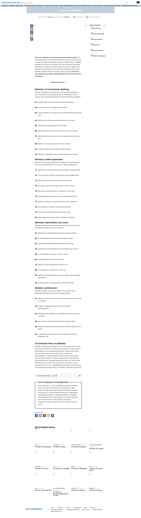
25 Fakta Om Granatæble (61, 468)
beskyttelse (53, 62)
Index (68, 7)
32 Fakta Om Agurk (95, 490)
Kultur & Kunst (19, 5)
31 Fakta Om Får (95, 45)
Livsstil (78, 5)
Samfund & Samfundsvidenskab (129, 5)
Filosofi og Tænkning (108, 5)
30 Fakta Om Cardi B (41, 468)
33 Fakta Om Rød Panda (97, 34)
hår (66, 125)
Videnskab (117, 5)
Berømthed (12, 5)
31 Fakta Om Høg (96, 28)
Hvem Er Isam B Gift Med (43, 490)
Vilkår (85, 507)
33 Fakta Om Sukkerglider (98, 56)
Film (92, 5)
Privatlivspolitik (77, 507)
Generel (56, 5)
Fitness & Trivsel (49, 5)
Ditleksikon (10, 2)
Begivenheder (40, 5)
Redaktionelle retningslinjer (94, 17)
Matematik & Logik (85, 5)
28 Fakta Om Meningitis (79, 468)
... (138, 5)
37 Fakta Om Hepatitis (78, 447)
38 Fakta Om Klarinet (78, 490)
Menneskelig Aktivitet (69, 5)
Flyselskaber (5, 5)
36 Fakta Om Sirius (59, 447)
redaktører (66, 395)
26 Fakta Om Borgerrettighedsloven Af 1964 (60, 493)
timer (62, 144)
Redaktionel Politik (97, 509)
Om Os (52, 507)
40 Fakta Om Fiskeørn (97, 50)
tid (45, 358)
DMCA (68, 507)
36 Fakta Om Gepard (96, 39)
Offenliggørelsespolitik (57, 509)
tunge (57, 212)
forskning (51, 321)
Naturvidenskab (98, 5)
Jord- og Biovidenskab (30, 5)
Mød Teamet (86, 509)
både (51, 293)
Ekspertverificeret (79, 17)
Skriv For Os (93, 507)
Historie (61, 5)
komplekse (47, 149)
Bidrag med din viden (56, 511)
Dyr (72, 7)
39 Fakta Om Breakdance (43, 447)
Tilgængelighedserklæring (72, 509)
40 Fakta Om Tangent (96, 448)
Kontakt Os (60, 507)
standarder (63, 392)
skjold (36, 67)
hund (70, 64)
